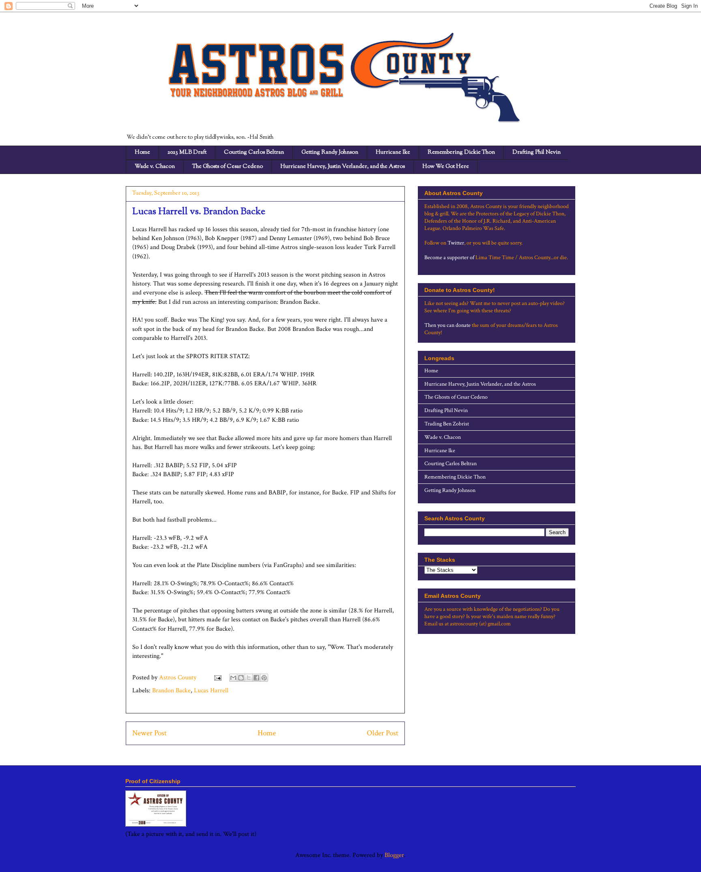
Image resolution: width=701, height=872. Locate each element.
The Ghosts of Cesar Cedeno (227, 167)
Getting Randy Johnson (329, 152)
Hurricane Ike (393, 152)
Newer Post (149, 733)
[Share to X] (249, 678)
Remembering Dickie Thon (461, 152)
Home (142, 152)
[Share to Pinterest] (264, 678)
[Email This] (233, 678)
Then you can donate (447, 325)
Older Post (382, 733)
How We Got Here (445, 167)
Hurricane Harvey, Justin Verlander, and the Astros (342, 167)
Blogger (394, 855)
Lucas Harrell (211, 690)
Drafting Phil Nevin (536, 152)
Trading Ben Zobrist (446, 423)
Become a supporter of (449, 257)
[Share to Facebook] (256, 678)
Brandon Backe (171, 690)
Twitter (455, 243)
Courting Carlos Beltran (254, 152)
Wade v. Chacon (155, 167)
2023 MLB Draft (187, 152)
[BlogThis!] (241, 678)
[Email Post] (217, 677)
